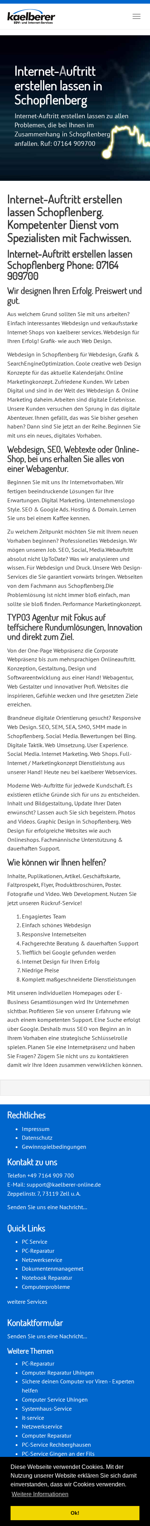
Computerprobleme (46, 1286)
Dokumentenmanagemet (52, 1268)
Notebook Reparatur (47, 1277)
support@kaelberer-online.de (64, 1184)
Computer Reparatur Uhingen (58, 1372)
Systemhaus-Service (47, 1408)
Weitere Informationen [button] (40, 1494)
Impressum (36, 1128)
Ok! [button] (75, 1513)
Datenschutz (37, 1137)
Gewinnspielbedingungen (54, 1146)
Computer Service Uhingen (55, 1399)
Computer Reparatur (46, 1435)
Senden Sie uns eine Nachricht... (47, 1207)
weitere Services (27, 1301)
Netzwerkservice (42, 1259)
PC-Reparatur (38, 1250)
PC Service (34, 1241)
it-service (33, 1417)
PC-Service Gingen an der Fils (58, 1453)
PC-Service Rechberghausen (56, 1444)
